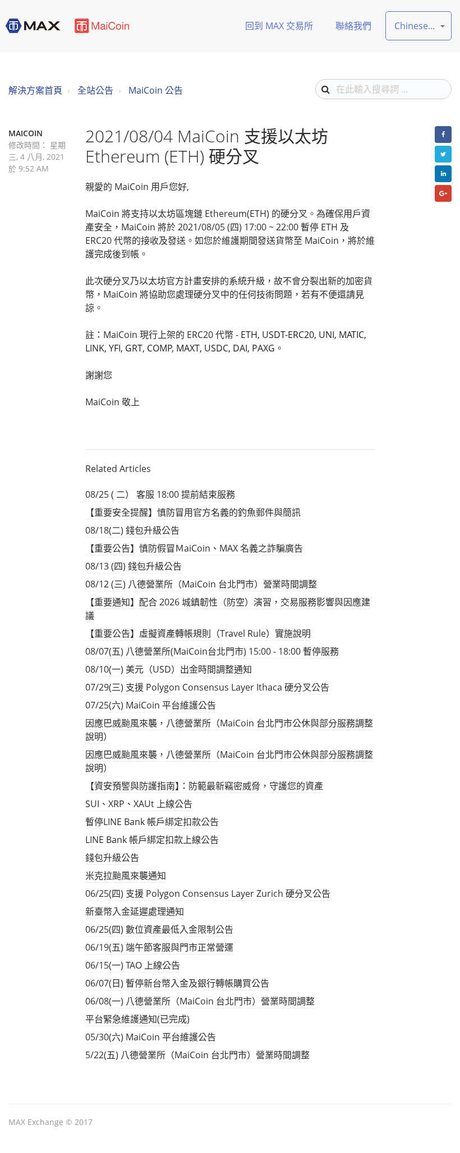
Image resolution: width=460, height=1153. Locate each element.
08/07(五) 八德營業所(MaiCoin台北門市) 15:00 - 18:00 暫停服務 (212, 651)
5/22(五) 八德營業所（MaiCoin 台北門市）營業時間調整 (197, 1055)
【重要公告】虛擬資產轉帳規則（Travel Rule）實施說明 (198, 633)
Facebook (443, 134)
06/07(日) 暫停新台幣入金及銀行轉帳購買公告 (177, 983)
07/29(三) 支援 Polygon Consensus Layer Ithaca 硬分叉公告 (207, 687)
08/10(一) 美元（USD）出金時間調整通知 (168, 669)
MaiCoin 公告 (155, 90)
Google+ (443, 193)
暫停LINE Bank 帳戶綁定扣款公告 (152, 822)
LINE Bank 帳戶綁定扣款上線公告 (152, 840)
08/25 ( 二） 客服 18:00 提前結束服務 (160, 494)
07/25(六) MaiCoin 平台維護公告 (150, 705)
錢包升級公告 (112, 857)
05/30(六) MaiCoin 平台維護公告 (150, 1037)
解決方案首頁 (35, 90)
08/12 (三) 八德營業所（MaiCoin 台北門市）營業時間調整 (201, 584)
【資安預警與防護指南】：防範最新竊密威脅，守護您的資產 (204, 786)
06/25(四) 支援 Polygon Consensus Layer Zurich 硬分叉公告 (207, 893)
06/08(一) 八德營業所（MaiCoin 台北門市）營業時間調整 (200, 1001)
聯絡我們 (353, 26)
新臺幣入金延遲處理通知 (134, 911)
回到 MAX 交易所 (279, 26)
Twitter (443, 154)
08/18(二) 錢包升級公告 (132, 530)
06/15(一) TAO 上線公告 (132, 965)
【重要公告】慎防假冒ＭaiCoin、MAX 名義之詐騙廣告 (194, 548)
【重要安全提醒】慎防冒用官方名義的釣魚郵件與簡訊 (193, 512)
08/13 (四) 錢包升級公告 (133, 566)
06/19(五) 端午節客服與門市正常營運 (159, 947)
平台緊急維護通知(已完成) (137, 1019)
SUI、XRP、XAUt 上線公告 (138, 804)
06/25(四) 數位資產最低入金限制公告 (159, 929)
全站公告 (95, 90)
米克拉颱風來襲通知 (125, 875)
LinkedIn (443, 173)
